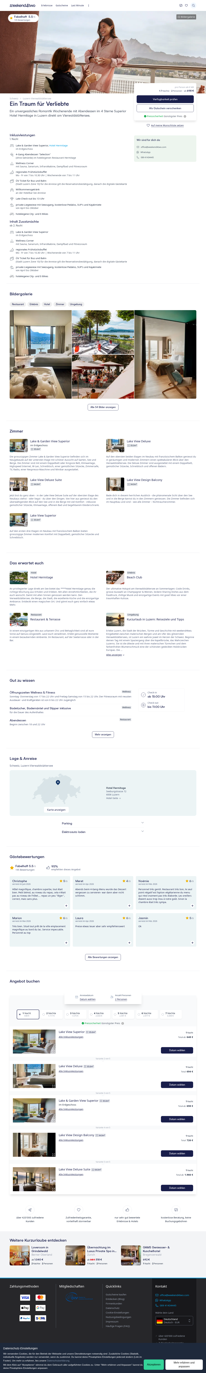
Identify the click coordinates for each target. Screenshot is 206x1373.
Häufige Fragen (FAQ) (118, 1326)
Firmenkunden (114, 1303)
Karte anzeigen (56, 810)
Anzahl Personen (123, 995)
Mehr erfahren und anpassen (184, 1364)
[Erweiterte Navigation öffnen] (89, 6)
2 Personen (121, 999)
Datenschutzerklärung (58, 1360)
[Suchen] (193, 5)
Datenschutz (112, 1308)
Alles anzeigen (114, 654)
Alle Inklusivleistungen (71, 1036)
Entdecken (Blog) (115, 1299)
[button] (34, 1042)
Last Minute (77, 5)
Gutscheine (62, 5)
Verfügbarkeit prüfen (165, 99)
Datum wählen (88, 999)
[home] (22, 5)
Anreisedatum (86, 995)
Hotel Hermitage (58, 145)
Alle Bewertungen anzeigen (103, 957)
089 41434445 (147, 157)
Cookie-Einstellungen (117, 1312)
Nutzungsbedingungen (118, 1317)
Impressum (112, 1321)
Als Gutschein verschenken (165, 108)
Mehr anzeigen (103, 734)
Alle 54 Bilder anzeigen (103, 407)
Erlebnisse (46, 5)
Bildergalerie (188, 16)
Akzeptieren (154, 1364)
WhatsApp (145, 152)
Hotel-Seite (112, 798)
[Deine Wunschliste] (186, 5)
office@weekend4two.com (153, 147)
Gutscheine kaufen (116, 1294)
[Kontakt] (181, 5)
